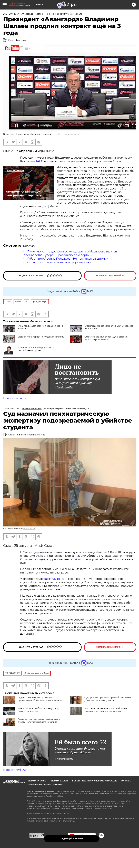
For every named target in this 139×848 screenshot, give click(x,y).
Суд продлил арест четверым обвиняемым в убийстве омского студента (107, 698)
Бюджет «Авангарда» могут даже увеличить (41, 336)
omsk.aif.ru (77, 559)
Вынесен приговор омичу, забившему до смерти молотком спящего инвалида (39, 720)
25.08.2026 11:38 (11, 408)
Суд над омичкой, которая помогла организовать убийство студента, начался (40, 698)
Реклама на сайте (36, 781)
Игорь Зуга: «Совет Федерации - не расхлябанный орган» (36, 349)
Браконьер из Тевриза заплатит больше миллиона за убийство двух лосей (105, 709)
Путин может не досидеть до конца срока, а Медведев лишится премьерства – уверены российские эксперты (70, 253)
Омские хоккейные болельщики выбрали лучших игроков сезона (106, 338)
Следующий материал (71, 839)
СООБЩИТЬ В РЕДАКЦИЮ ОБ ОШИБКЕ (45, 785)
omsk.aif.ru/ (29, 528)
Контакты (126, 781)
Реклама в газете (59, 781)
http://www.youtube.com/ (66, 134)
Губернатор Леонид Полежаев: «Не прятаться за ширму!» (67, 258)
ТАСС (39, 161)
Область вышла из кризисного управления (58, 262)
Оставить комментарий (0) (110, 276)
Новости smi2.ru (14, 398)
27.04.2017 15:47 (11, 14)
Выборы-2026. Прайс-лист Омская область (94, 781)
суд (35, 552)
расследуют (52, 578)
